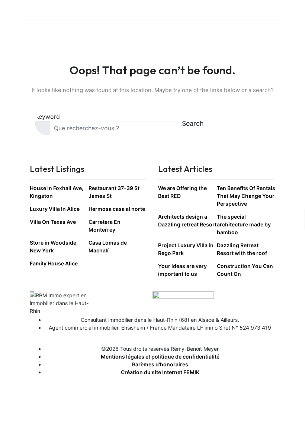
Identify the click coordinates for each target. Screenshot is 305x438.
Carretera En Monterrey (105, 226)
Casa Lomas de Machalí (108, 246)
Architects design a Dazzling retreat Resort (187, 220)
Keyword (47, 116)
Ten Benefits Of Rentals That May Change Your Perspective (246, 196)
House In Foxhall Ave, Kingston (56, 192)
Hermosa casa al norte (117, 209)
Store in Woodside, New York (54, 246)
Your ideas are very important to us (182, 270)
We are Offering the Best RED (182, 192)
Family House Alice (54, 263)
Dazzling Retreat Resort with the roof (242, 249)
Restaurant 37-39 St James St (114, 192)
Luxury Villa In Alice (55, 209)
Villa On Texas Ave (53, 222)
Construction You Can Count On (245, 270)
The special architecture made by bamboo (244, 224)
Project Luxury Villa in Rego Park (186, 249)
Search (193, 123)
